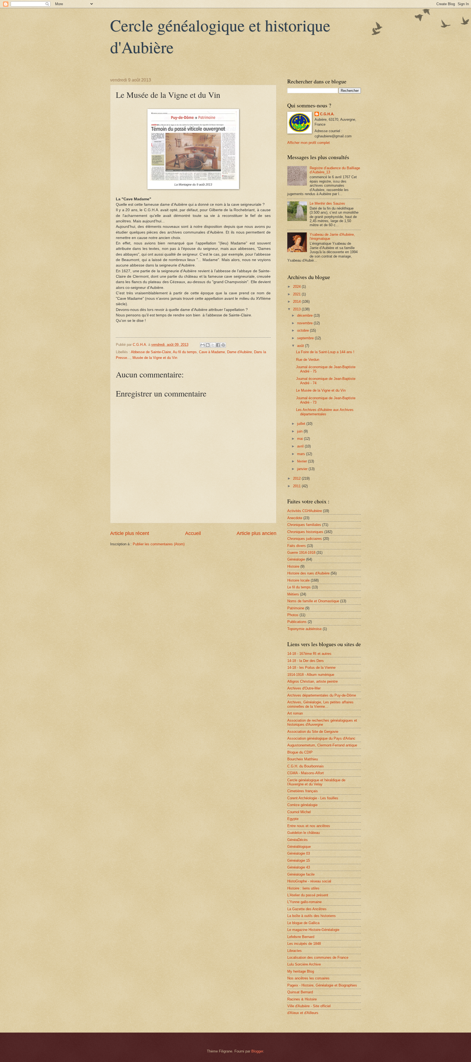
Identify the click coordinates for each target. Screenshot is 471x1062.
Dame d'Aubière (239, 352)
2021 (297, 294)
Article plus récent (129, 533)
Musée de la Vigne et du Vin (154, 358)
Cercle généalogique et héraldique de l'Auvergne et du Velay (316, 782)
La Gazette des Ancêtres (307, 909)
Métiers (293, 594)
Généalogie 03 (298, 853)
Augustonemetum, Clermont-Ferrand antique (322, 745)
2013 (297, 309)
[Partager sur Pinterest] (223, 345)
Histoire (293, 566)
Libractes (294, 951)
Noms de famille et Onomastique (313, 601)
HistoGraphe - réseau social (309, 881)
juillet (301, 424)
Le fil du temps (299, 587)
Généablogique (299, 847)
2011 (297, 486)
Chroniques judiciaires (304, 539)
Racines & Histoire (302, 999)
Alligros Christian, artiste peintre (312, 681)
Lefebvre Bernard (300, 937)
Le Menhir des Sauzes (327, 203)
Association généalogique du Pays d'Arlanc (321, 738)
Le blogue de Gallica (303, 923)
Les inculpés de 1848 (304, 944)
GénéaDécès (297, 840)
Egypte (292, 819)
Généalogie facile (301, 874)
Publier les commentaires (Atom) (159, 544)
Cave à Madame (212, 352)
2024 (297, 287)
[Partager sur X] (213, 345)
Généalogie (296, 559)
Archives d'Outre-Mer (304, 688)
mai (300, 439)
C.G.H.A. (327, 114)
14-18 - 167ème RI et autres (309, 654)
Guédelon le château (303, 833)
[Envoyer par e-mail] (202, 345)
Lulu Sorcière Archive (304, 964)
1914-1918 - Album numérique (310, 675)
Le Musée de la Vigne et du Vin (321, 390)
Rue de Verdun (307, 360)
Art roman (295, 713)
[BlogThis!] (207, 345)
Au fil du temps (185, 352)
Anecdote (294, 518)
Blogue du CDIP (300, 752)
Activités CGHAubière (304, 511)
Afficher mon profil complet (308, 143)
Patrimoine (295, 608)
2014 (297, 301)
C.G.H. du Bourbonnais (305, 766)
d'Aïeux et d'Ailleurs (302, 1013)
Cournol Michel (299, 812)
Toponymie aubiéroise (304, 629)
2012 (297, 478)
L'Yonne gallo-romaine (304, 902)
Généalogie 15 (298, 860)
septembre (306, 338)
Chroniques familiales (304, 525)
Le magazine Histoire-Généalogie (313, 930)
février (302, 461)
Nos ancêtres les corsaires (308, 978)
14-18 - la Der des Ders (305, 661)
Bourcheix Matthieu (302, 759)
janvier (303, 469)
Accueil (193, 533)
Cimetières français (302, 791)
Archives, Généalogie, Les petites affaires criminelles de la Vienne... (320, 704)
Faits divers (296, 546)
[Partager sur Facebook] (218, 345)
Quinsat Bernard (300, 992)
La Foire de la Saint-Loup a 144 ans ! (325, 352)
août (301, 346)
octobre (303, 330)
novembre (305, 323)
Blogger (257, 1051)
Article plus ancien (256, 533)
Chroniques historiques (305, 532)
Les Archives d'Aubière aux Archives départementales (325, 412)
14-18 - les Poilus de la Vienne (311, 667)
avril (301, 446)
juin (300, 431)
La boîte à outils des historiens (311, 916)
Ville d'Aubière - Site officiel (309, 1006)
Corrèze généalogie (302, 805)
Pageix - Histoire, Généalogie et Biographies (322, 985)
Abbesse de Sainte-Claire (151, 352)
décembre (305, 315)
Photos (292, 615)
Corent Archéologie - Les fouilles (312, 798)
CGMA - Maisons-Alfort (305, 773)
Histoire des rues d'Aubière (308, 573)
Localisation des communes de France (317, 957)
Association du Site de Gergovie (312, 732)
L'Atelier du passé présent (307, 895)
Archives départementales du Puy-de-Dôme (321, 695)
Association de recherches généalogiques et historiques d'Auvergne (322, 722)
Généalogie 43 (298, 867)
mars (301, 454)
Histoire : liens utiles (303, 888)
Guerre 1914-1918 (301, 552)
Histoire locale (298, 580)
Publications (297, 622)
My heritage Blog (300, 971)
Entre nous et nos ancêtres (308, 826)
